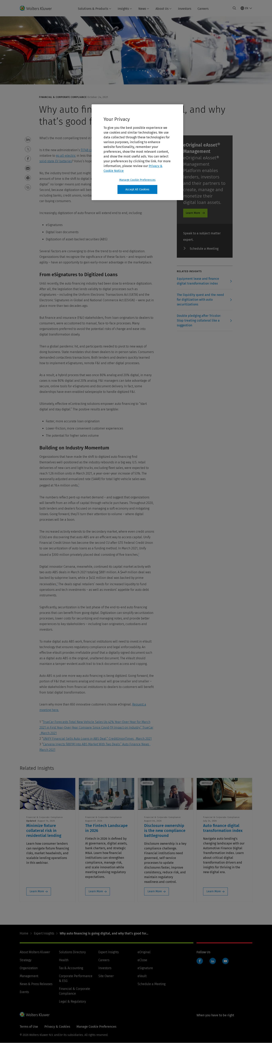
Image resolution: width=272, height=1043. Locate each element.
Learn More (193, 213)
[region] (137, 152)
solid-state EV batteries (55, 161)
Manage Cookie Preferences (137, 180)
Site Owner (106, 976)
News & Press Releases (36, 984)
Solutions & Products (93, 9)
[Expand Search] (234, 8)
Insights (123, 9)
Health (63, 960)
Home (24, 933)
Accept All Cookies (137, 189)
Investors (184, 9)
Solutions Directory (72, 952)
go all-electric (66, 156)
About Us (162, 9)
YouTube (225, 961)
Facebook (200, 961)
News (142, 9)
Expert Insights (44, 933)
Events (24, 992)
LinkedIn (212, 961)
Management (29, 976)
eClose (142, 960)
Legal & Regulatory (72, 1001)
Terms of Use (29, 1026)
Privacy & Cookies (57, 1026)
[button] (28, 140)
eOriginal (144, 952)
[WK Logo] (35, 1014)
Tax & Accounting (71, 968)
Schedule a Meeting (204, 248)
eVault (142, 976)
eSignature (145, 968)
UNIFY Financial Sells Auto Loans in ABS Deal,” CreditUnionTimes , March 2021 (97, 739)
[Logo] (38, 8)
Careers (203, 9)
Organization (29, 968)
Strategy (25, 960)
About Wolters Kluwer (35, 952)
